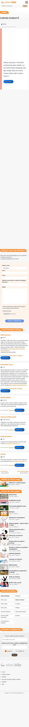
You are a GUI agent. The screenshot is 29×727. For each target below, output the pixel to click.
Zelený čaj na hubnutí (16, 535)
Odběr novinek (6, 674)
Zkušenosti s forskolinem (17, 517)
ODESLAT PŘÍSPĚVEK (14, 321)
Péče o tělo (4, 607)
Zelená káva (13, 494)
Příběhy (17, 607)
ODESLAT (14, 655)
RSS (3, 684)
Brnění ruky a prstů (15, 582)
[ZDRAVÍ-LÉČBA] (8, 3)
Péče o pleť (4, 600)
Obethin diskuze (6, 397)
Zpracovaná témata (20, 611)
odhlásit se (21, 651)
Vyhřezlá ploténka (14, 553)
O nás (3, 672)
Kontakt (17, 615)
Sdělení (4, 287)
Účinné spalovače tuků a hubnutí (16, 530)
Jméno (3, 270)
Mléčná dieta (13, 565)
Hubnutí (3, 454)
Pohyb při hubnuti (6, 436)
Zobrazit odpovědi (13, 355)
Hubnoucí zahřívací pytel (8, 417)
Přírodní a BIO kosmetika (4, 616)
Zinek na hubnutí (14, 577)
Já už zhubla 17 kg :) (7, 364)
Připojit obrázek (7, 311)
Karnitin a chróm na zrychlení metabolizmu (18, 548)
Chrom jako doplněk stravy (17, 506)
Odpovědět (8, 81)
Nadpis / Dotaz (6, 265)
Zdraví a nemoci (19, 600)
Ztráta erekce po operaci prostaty (16, 542)
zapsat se (9, 651)
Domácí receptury (5, 611)
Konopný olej (4, 471)
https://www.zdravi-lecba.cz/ (18, 461)
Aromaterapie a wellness (5, 622)
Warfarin (12, 512)
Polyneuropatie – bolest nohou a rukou (18, 524)
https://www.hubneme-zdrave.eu (18, 385)
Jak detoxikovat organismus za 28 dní (18, 571)
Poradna (17, 604)
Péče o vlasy (4, 604)
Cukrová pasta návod (22, 471)
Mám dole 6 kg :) (6, 335)
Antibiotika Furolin (15, 500)
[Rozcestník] (26, 2)
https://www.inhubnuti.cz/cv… (13, 443)
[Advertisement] (14, 42)
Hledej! (25, 6)
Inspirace (17, 596)
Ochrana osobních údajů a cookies (11, 679)
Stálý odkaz (19, 355)
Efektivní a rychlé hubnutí (17, 483)
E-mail (3, 275)
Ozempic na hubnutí (15, 559)
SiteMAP (4, 682)
